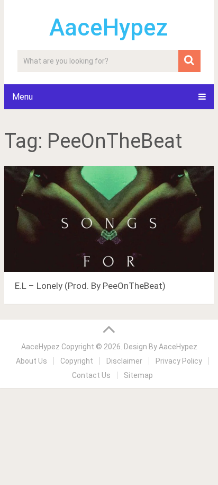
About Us (31, 361)
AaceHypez (108, 27)
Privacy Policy (179, 361)
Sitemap (138, 375)
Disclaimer (124, 361)
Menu (22, 97)
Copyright (76, 361)
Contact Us (91, 375)
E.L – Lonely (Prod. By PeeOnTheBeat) (90, 285)
